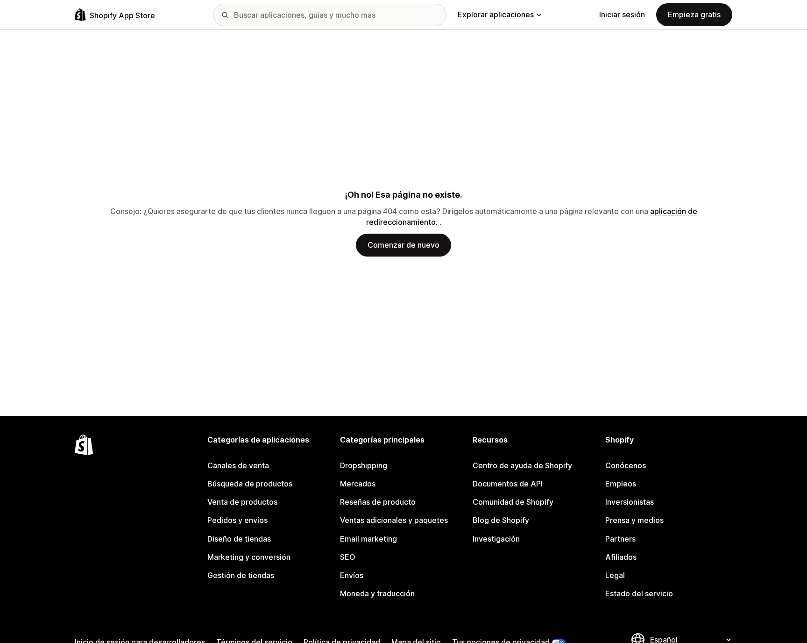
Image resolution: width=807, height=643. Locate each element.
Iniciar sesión (622, 14)
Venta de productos (242, 502)
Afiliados (621, 557)
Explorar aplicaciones (496, 14)
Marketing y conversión (248, 557)
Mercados (357, 483)
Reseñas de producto (378, 502)
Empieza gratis (694, 14)
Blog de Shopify (501, 520)
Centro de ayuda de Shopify (522, 465)
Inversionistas (629, 502)
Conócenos (625, 465)
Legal (615, 575)
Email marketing (368, 538)
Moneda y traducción (377, 593)
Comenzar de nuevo (403, 245)
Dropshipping (363, 465)
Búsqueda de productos (249, 483)
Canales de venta (238, 465)
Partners (620, 538)
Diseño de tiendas (239, 538)
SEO (347, 557)
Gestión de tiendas (240, 575)
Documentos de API (508, 483)
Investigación (496, 538)
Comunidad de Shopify (513, 502)
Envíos (351, 575)
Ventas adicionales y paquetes (394, 520)
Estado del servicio (639, 593)
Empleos (620, 483)
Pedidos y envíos (237, 520)
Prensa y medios (634, 520)
